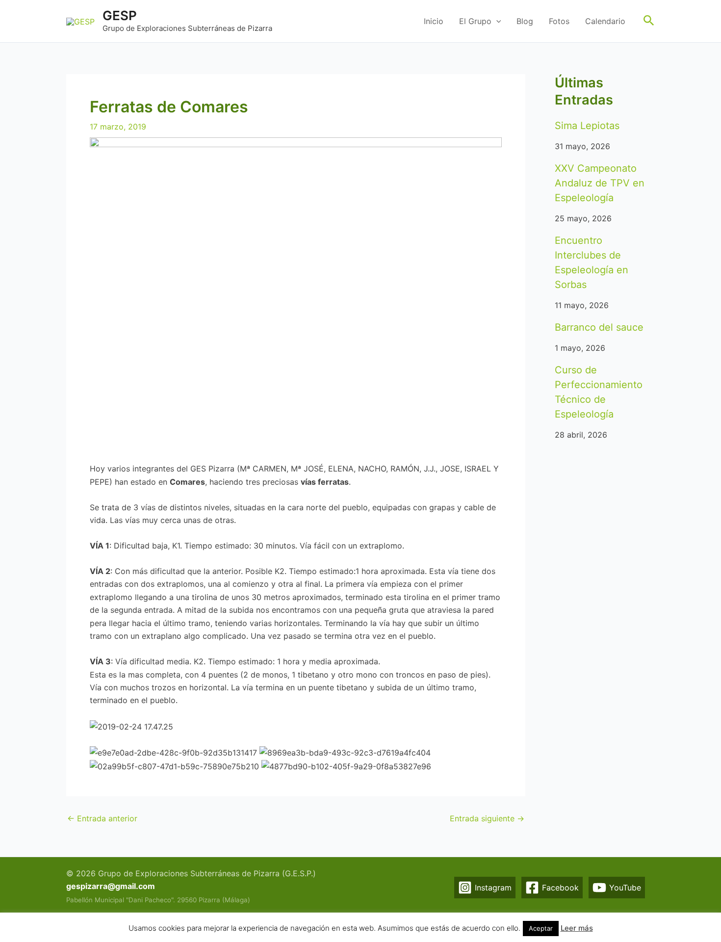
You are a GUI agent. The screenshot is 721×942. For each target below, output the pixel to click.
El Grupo (475, 21)
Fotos (559, 21)
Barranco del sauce (599, 327)
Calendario (605, 21)
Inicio (433, 21)
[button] (496, 21)
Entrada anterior (102, 818)
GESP (120, 15)
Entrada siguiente (487, 818)
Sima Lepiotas (587, 125)
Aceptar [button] (541, 928)
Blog (524, 21)
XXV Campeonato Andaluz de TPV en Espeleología (599, 183)
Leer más (577, 928)
